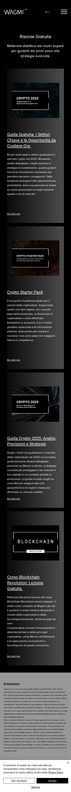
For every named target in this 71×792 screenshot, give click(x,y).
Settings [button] (35, 787)
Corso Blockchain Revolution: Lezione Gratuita (25, 583)
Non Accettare (19, 780)
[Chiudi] (66, 765)
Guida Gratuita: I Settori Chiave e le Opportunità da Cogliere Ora (31, 140)
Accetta (52, 780)
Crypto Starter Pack (25, 292)
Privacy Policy (55, 772)
